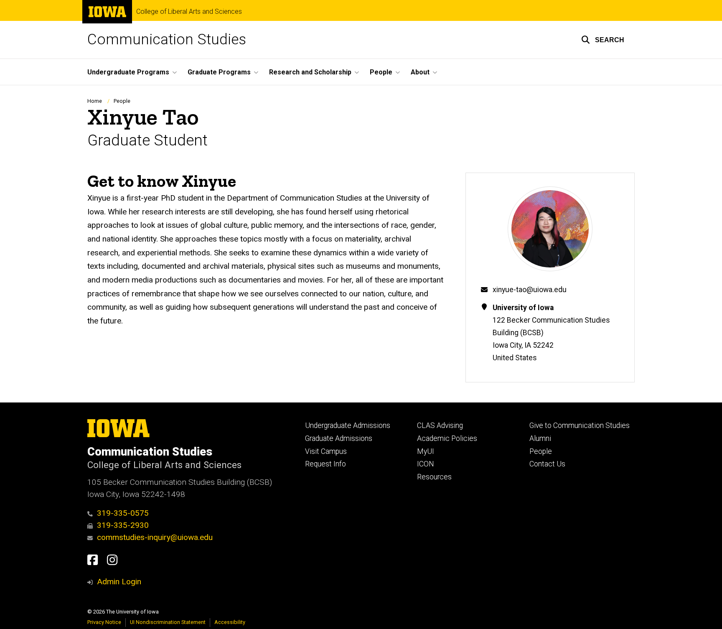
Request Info (325, 464)
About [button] (420, 72)
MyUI (425, 451)
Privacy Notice (104, 622)
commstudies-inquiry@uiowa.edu (155, 537)
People (122, 101)
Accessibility (229, 622)
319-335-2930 (123, 525)
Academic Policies (447, 438)
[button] (603, 40)
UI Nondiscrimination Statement (168, 622)
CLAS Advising (440, 425)
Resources (434, 477)
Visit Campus (326, 451)
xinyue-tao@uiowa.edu (530, 289)
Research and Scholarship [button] (310, 72)
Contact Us (547, 464)
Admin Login (119, 581)
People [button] (381, 72)
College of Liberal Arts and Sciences (189, 11)
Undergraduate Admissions (347, 425)
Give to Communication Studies (579, 425)
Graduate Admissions (338, 438)
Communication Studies (166, 39)
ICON (425, 464)
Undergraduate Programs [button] (128, 72)
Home (94, 101)
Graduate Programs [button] (219, 72)
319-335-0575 (123, 513)
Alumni (540, 438)
